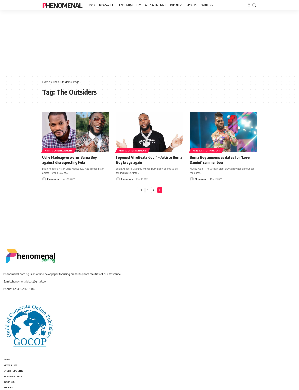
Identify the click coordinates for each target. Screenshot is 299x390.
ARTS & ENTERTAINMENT (58, 150)
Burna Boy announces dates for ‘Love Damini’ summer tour (220, 160)
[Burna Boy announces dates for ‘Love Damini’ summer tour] (223, 132)
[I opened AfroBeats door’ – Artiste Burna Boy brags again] (149, 132)
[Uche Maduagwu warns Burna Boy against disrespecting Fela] (75, 132)
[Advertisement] (149, 47)
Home (46, 82)
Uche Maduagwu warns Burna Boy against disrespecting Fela (69, 160)
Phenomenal (62, 5)
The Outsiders (62, 82)
